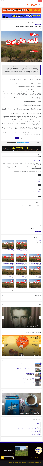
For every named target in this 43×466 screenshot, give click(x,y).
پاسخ (39, 175)
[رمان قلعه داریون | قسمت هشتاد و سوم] (35, 258)
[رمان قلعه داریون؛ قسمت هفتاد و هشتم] (8, 270)
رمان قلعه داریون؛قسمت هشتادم (36, 276)
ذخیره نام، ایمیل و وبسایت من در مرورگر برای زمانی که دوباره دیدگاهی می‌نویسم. (29, 226)
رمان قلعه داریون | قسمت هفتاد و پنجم (21, 289)
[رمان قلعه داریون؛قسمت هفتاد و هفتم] (35, 283)
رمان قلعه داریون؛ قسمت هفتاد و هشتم (8, 276)
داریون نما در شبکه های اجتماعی (8, 450)
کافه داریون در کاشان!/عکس (30, 373)
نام (40, 218)
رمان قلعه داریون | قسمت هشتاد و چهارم (9, 250)
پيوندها (12, 447)
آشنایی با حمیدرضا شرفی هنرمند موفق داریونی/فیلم (30, 413)
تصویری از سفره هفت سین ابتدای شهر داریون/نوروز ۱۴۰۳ (25, 368)
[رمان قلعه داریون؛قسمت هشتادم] (35, 270)
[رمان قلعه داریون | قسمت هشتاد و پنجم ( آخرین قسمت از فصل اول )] (21, 244)
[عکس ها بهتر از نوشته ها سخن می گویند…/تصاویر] (38, 365)
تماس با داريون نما (10, 448)
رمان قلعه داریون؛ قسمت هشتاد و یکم (8, 263)
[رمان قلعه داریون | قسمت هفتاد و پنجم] (21, 283)
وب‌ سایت (19, 222)
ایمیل (40, 222)
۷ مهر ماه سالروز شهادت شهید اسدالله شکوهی (31, 327)
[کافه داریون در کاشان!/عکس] (38, 375)
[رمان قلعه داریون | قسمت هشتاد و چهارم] (8, 244)
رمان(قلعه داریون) (35, 22)
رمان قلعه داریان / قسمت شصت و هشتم (36, 241)
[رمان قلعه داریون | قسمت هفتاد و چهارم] (8, 283)
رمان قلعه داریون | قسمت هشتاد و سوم (35, 263)
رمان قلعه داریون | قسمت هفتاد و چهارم (8, 289)
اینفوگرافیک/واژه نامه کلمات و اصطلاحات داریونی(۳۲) (30, 355)
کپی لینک (16, 138)
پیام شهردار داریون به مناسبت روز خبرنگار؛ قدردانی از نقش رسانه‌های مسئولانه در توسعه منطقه (25, 1)
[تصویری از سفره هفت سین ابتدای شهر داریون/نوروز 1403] (38, 370)
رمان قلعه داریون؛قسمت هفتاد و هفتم (35, 289)
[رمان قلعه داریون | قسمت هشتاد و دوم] (21, 258)
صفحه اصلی (11, 453)
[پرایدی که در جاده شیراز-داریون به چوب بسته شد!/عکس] (38, 380)
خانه (39, 22)
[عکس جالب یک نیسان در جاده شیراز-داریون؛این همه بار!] (38, 384)
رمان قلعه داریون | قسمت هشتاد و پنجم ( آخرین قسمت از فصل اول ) (21, 250)
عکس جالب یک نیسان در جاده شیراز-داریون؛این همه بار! (26, 382)
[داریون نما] (32, 4)
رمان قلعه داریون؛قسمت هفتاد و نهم (22, 276)
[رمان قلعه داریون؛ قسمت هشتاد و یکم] (8, 258)
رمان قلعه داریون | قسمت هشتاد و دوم (21, 263)
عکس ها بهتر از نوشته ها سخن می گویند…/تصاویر (26, 364)
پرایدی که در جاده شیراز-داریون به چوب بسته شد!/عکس (26, 378)
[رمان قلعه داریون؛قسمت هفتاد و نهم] (21, 270)
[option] (21, 317)
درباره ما (12, 452)
